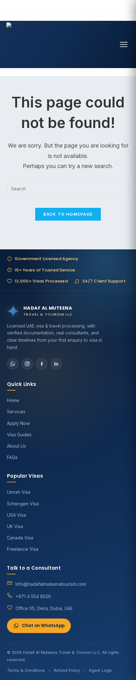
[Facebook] (41, 363)
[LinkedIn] (56, 363)
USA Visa (16, 515)
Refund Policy (67, 670)
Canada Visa (20, 537)
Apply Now (18, 423)
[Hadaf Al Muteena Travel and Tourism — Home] (58, 44)
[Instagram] (27, 363)
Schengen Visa (23, 503)
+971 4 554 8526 (33, 596)
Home (13, 400)
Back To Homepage (68, 214)
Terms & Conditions (26, 670)
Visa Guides (19, 434)
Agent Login (100, 670)
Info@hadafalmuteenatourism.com (50, 584)
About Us (16, 446)
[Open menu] (123, 44)
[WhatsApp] (12, 363)
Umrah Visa (18, 492)
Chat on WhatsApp (43, 626)
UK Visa (15, 526)
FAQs (12, 457)
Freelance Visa (22, 549)
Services (16, 411)
